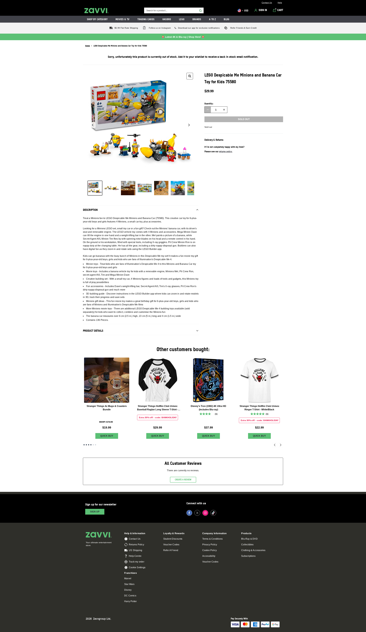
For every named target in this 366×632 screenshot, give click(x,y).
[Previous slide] (274, 444)
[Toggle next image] (189, 125)
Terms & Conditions (212, 539)
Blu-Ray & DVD (249, 539)
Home (87, 45)
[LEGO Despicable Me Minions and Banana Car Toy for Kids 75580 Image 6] (177, 188)
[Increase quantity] (224, 110)
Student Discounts (172, 539)
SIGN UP (95, 511)
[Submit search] (200, 10)
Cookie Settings (137, 567)
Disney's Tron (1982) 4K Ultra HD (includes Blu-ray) (208, 408)
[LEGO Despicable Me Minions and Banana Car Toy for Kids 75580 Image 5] (161, 188)
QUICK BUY (106, 436)
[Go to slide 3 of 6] (88, 444)
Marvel (127, 578)
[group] (140, 125)
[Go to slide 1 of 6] (84, 444)
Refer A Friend (170, 550)
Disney (128, 590)
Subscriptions (248, 556)
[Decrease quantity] (208, 110)
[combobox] (174, 10)
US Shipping (135, 550)
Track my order (136, 561)
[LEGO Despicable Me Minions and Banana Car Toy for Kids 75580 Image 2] (111, 188)
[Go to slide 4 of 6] (91, 444)
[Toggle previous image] (93, 125)
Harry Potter (130, 601)
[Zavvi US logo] (96, 10)
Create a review (183, 479)
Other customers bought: (183, 349)
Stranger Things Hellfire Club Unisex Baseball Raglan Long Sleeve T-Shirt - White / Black (157, 408)
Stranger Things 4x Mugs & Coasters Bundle (107, 408)
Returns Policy (136, 544)
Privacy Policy (209, 544)
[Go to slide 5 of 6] (93, 444)
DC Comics (130, 595)
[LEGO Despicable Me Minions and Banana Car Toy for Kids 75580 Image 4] (144, 188)
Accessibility (208, 556)
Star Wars (129, 584)
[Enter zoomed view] (189, 76)
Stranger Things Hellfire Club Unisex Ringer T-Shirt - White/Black (259, 408)
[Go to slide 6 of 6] (95, 444)
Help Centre (135, 556)
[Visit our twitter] (197, 513)
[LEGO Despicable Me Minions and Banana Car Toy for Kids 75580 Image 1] (94, 188)
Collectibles (247, 544)
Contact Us (134, 539)
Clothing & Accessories (253, 550)
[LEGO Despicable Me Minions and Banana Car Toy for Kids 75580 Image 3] (128, 188)
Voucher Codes (171, 544)
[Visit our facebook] (189, 513)
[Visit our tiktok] (213, 513)
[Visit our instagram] (205, 513)
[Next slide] (280, 444)
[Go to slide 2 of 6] (86, 444)
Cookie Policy (209, 550)
